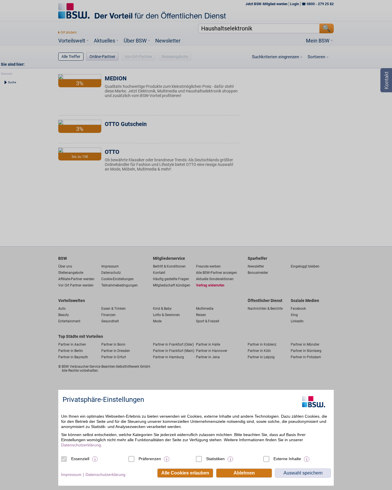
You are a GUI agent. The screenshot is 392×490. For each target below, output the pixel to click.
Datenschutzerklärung (81, 445)
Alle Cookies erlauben (185, 472)
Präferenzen (150, 458)
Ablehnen (244, 472)
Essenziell (80, 458)
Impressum (71, 474)
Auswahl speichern (303, 472)
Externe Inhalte (287, 458)
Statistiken (215, 458)
